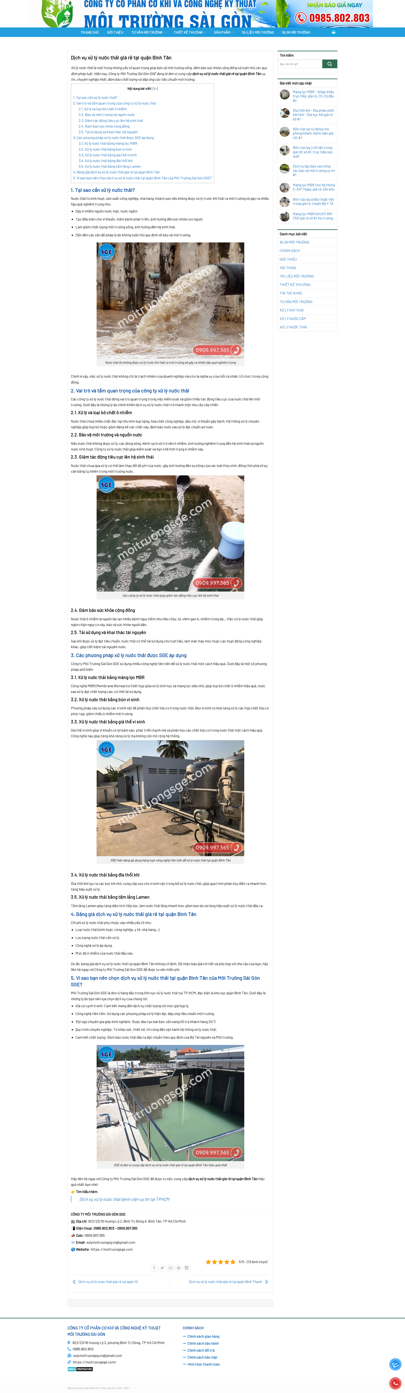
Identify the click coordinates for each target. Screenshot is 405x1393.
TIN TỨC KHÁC (291, 293)
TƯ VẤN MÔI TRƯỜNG (147, 32)
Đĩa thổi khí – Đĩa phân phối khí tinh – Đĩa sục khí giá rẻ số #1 (313, 114)
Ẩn (155, 88)
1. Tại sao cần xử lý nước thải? (95, 97)
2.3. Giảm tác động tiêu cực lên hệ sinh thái (111, 120)
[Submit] (329, 64)
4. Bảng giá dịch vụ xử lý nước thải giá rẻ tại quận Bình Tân (116, 172)
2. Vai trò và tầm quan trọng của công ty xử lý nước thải (114, 103)
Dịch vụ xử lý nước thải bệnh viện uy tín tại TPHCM (124, 1199)
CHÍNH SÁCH (290, 250)
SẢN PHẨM (222, 32)
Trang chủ (90, 32)
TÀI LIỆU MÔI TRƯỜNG (258, 32)
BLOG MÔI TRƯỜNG (296, 32)
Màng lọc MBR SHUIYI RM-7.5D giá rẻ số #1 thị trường (313, 216)
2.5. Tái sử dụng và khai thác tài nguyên (108, 132)
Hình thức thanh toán (204, 1364)
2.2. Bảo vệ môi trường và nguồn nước (107, 114)
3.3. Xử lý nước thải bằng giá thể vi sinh (108, 155)
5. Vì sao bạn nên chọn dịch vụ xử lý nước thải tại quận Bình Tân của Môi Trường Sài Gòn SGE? (142, 178)
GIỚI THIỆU (115, 32)
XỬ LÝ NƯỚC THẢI (293, 327)
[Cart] (333, 32)
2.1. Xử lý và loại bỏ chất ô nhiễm (103, 109)
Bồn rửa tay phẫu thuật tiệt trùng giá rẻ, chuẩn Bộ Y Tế (313, 201)
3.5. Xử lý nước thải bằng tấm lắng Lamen (110, 166)
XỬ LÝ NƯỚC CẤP (293, 318)
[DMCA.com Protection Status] (80, 1368)
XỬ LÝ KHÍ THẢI (292, 310)
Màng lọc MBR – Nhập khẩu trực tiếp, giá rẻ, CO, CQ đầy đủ (313, 96)
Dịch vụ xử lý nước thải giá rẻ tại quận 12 (108, 1281)
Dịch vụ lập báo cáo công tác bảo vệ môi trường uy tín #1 (314, 170)
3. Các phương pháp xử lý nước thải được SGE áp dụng (113, 137)
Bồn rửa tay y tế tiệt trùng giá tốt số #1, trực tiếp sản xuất (313, 151)
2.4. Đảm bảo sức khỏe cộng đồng (104, 126)
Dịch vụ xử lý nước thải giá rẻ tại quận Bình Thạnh (226, 1281)
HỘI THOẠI (288, 267)
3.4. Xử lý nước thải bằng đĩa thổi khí (105, 160)
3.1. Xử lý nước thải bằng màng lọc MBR (108, 143)
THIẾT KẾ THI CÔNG (188, 32)
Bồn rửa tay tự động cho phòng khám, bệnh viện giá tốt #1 (313, 133)
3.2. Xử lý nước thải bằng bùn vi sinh (105, 149)
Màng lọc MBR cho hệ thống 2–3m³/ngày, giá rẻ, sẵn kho (314, 187)
